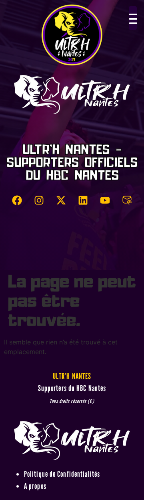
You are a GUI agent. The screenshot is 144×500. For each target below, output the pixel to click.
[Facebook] (17, 200)
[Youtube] (105, 200)
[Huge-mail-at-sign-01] (127, 200)
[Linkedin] (83, 200)
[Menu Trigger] (133, 18)
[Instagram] (39, 200)
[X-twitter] (61, 200)
